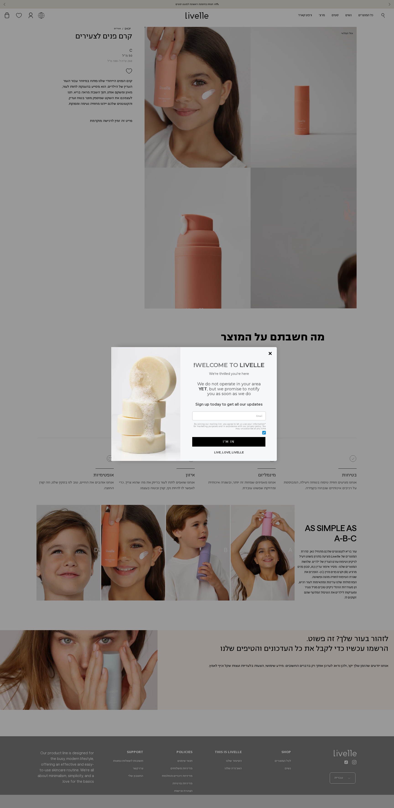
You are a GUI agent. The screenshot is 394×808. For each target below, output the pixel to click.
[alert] (197, 404)
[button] (229, 442)
